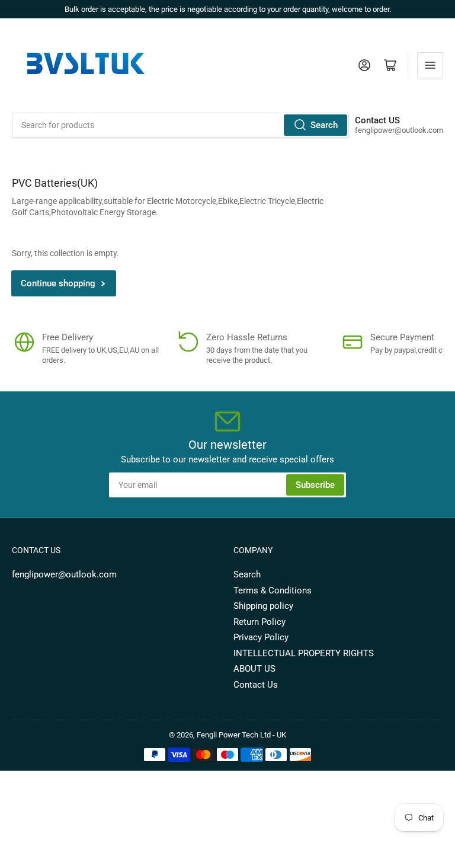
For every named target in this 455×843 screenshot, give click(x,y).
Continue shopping (58, 283)
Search (324, 125)
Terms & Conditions (272, 590)
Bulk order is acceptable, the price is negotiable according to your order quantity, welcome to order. (228, 9)
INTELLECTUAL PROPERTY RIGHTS (303, 653)
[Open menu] (430, 65)
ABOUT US (254, 668)
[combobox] (180, 125)
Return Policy (259, 622)
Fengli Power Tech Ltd (234, 734)
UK (281, 734)
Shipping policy (263, 606)
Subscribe (315, 485)
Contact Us (255, 684)
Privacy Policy (261, 637)
